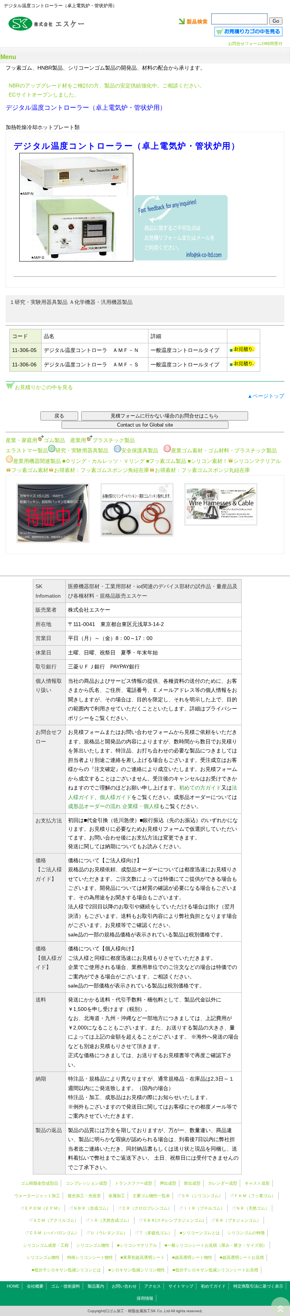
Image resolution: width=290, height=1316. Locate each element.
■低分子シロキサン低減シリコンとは (66, 1270)
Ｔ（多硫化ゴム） (155, 1232)
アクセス (152, 1286)
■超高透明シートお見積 (242, 1257)
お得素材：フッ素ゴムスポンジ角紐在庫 (101, 470)
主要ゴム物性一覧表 (151, 1195)
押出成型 (168, 1183)
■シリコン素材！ (208, 461)
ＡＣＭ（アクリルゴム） (56, 1220)
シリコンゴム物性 (93, 1245)
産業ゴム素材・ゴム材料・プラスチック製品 (224, 450)
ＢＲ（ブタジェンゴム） (238, 1220)
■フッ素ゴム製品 (166, 461)
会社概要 (35, 1286)
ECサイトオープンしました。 (44, 95)
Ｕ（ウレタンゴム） (109, 1232)
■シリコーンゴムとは (200, 1232)
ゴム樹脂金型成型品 (39, 1183)
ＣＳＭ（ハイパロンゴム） (54, 1232)
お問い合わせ (124, 1286)
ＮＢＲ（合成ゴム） (92, 1208)
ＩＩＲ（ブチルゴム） (204, 1208)
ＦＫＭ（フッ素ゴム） (255, 1195)
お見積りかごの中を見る (44, 387)
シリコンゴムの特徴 (246, 1232)
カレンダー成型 (222, 1183)
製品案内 (96, 1286)
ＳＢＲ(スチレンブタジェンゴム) (173, 1220)
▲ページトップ (265, 396)
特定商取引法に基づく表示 (258, 1286)
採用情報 (145, 1298)
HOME (13, 1286)
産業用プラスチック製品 (102, 440)
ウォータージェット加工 (37, 1195)
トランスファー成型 (133, 1183)
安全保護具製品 (139, 450)
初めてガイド (213, 1286)
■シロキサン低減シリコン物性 (136, 1270)
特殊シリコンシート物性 (90, 1257)
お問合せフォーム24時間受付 (255, 43)
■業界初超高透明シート (142, 1257)
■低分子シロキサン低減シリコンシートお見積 (215, 1270)
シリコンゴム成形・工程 (46, 1245)
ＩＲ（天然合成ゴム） (110, 1220)
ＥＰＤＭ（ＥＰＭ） (43, 1208)
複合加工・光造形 (84, 1195)
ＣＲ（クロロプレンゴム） (147, 1208)
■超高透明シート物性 (192, 1257)
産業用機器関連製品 (37, 461)
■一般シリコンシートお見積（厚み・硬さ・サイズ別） (216, 1245)
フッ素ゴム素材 (29, 470)
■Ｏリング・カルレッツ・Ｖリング (103, 461)
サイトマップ (180, 1286)
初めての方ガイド (200, 788)
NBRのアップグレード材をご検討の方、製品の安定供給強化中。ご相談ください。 (107, 86)
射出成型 (192, 1183)
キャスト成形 (257, 1183)
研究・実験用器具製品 (82, 450)
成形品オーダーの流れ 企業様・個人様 (113, 806)
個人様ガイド (115, 797)
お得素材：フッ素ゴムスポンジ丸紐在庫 (202, 470)
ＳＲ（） (202, 1195)
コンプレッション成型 (86, 1183)
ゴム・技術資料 (65, 1286)
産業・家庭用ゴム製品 (35, 440)
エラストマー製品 (27, 450)
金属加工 (116, 1195)
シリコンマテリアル (257, 461)
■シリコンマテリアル (137, 1245)
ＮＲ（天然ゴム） (252, 1208)
